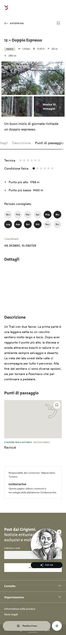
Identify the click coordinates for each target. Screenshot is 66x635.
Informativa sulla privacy (19, 608)
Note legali (11, 614)
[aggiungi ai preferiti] (58, 23)
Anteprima (16, 23)
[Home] (6, 10)
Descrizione (21, 143)
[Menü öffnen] (57, 626)
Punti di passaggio (49, 143)
